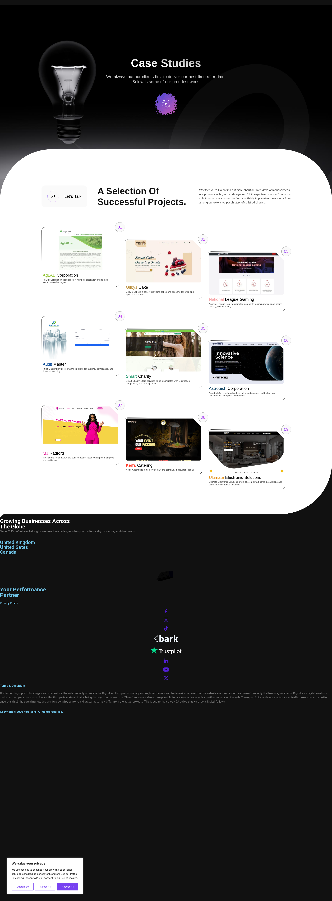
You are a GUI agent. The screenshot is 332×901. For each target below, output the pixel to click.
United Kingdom (17, 542)
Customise (23, 886)
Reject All (45, 886)
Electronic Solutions (235, 477)
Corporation (60, 275)
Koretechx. (30, 711)
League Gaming (231, 299)
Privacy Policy (9, 603)
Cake (137, 287)
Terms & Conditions (13, 685)
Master (54, 364)
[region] (45, 876)
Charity (138, 376)
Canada (8, 552)
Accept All (67, 886)
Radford (53, 453)
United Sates (14, 547)
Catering (139, 465)
